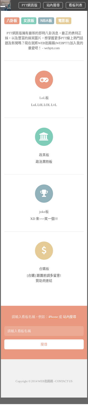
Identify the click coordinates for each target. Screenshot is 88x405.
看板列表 (75, 5)
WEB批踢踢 (45, 381)
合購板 (44, 269)
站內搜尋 (53, 5)
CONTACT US (63, 381)
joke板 (44, 212)
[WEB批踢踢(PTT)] (5, 10)
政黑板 (44, 155)
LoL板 (44, 98)
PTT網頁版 (29, 5)
